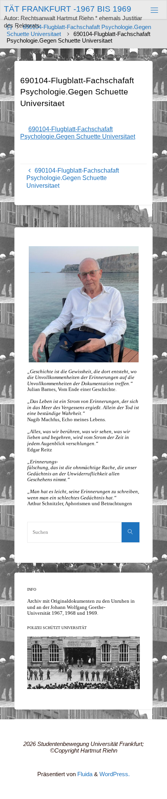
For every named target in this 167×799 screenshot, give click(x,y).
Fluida (84, 774)
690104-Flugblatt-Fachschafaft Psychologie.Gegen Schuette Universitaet (77, 132)
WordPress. (114, 774)
